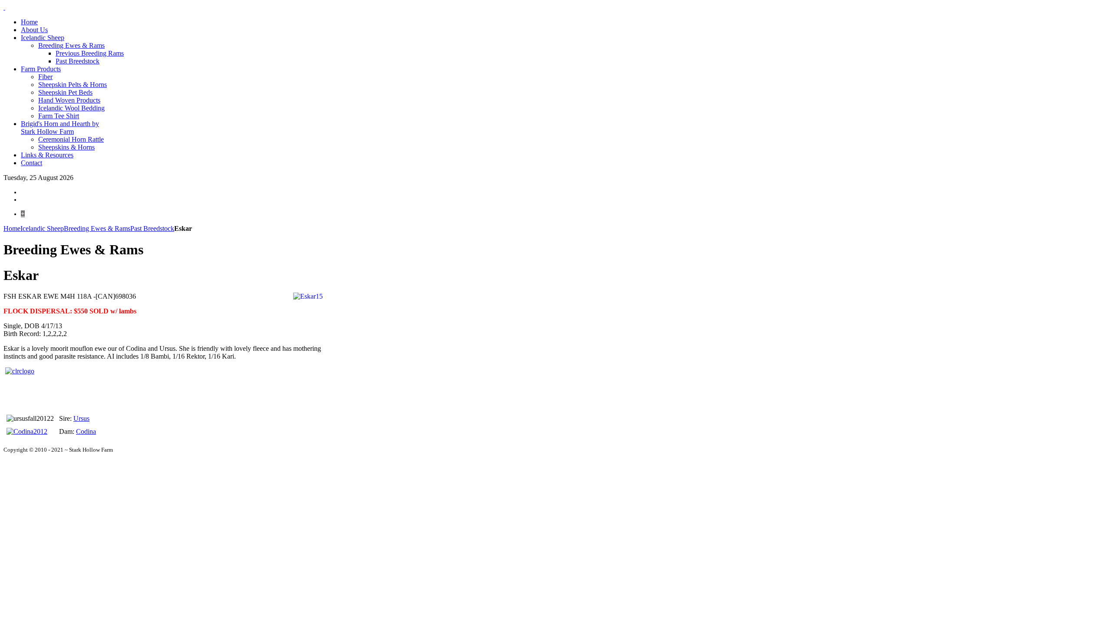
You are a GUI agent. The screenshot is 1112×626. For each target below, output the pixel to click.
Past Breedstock (152, 228)
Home (11, 228)
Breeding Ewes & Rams (97, 228)
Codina (86, 431)
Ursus (81, 418)
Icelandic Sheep (42, 228)
